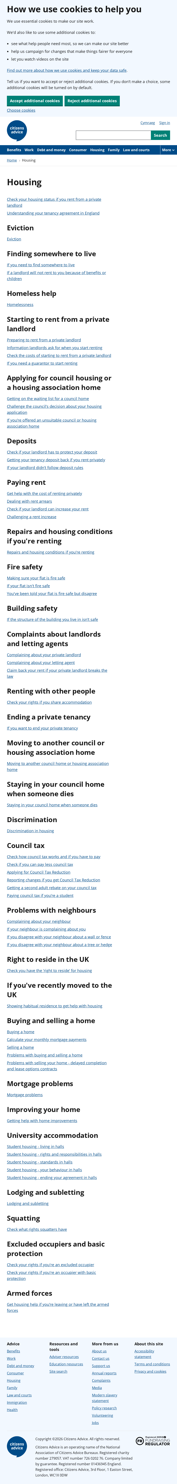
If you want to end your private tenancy (42, 728)
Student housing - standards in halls (40, 1162)
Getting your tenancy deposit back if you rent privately (56, 459)
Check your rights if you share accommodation (49, 702)
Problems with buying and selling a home (44, 1055)
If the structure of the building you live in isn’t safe (52, 619)
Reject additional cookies (92, 100)
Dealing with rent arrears (29, 501)
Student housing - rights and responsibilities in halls (54, 1154)
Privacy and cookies (150, 1371)
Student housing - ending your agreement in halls (52, 1177)
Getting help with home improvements (42, 1120)
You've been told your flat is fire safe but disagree (52, 593)
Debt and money (51, 150)
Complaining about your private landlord (44, 654)
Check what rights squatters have (37, 1229)
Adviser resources (64, 1356)
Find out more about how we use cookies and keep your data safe (66, 70)
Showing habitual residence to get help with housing (54, 1005)
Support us (101, 1365)
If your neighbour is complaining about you (46, 929)
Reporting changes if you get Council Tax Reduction (53, 880)
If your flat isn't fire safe (28, 585)
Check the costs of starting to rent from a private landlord (59, 355)
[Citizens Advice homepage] (17, 1447)
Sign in (164, 122)
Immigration (17, 1402)
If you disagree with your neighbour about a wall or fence (59, 936)
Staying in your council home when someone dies (52, 804)
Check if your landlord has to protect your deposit (52, 452)
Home (12, 160)
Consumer (78, 150)
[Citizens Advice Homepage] (17, 131)
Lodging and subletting (28, 1203)
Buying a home (20, 1031)
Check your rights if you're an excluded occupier (50, 1264)
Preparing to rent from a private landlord (44, 339)
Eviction (14, 239)
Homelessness (20, 304)
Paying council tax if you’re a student (40, 895)
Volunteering (102, 1415)
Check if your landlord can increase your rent (47, 509)
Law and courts (136, 150)
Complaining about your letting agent (41, 662)
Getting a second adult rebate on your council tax (51, 887)
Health (12, 1409)
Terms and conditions (152, 1364)
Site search (58, 1371)
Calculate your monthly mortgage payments (47, 1039)
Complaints (101, 1380)
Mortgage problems (25, 1094)
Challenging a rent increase (31, 516)
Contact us (100, 1358)
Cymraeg (148, 122)
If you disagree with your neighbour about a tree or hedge (59, 944)
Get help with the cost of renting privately (44, 493)
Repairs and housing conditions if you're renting (50, 552)
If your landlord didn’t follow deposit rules (45, 467)
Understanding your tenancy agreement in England (53, 213)
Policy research (104, 1408)
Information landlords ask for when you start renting (54, 347)
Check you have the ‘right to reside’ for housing (49, 970)
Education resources (66, 1364)
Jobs (95, 1422)
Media (97, 1387)
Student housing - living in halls (35, 1146)
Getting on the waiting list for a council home (48, 398)
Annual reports (104, 1373)
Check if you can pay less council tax (40, 864)
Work (29, 150)
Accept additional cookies (35, 100)
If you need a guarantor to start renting (42, 363)
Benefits (14, 150)
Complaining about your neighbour (39, 921)
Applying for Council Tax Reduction (38, 872)
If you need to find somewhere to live (41, 264)
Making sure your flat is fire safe (36, 578)
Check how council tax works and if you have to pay (53, 856)
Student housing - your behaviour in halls (44, 1169)
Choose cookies (21, 110)
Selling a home (20, 1047)
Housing (97, 150)
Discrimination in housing (30, 830)
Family (114, 150)
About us (99, 1351)
